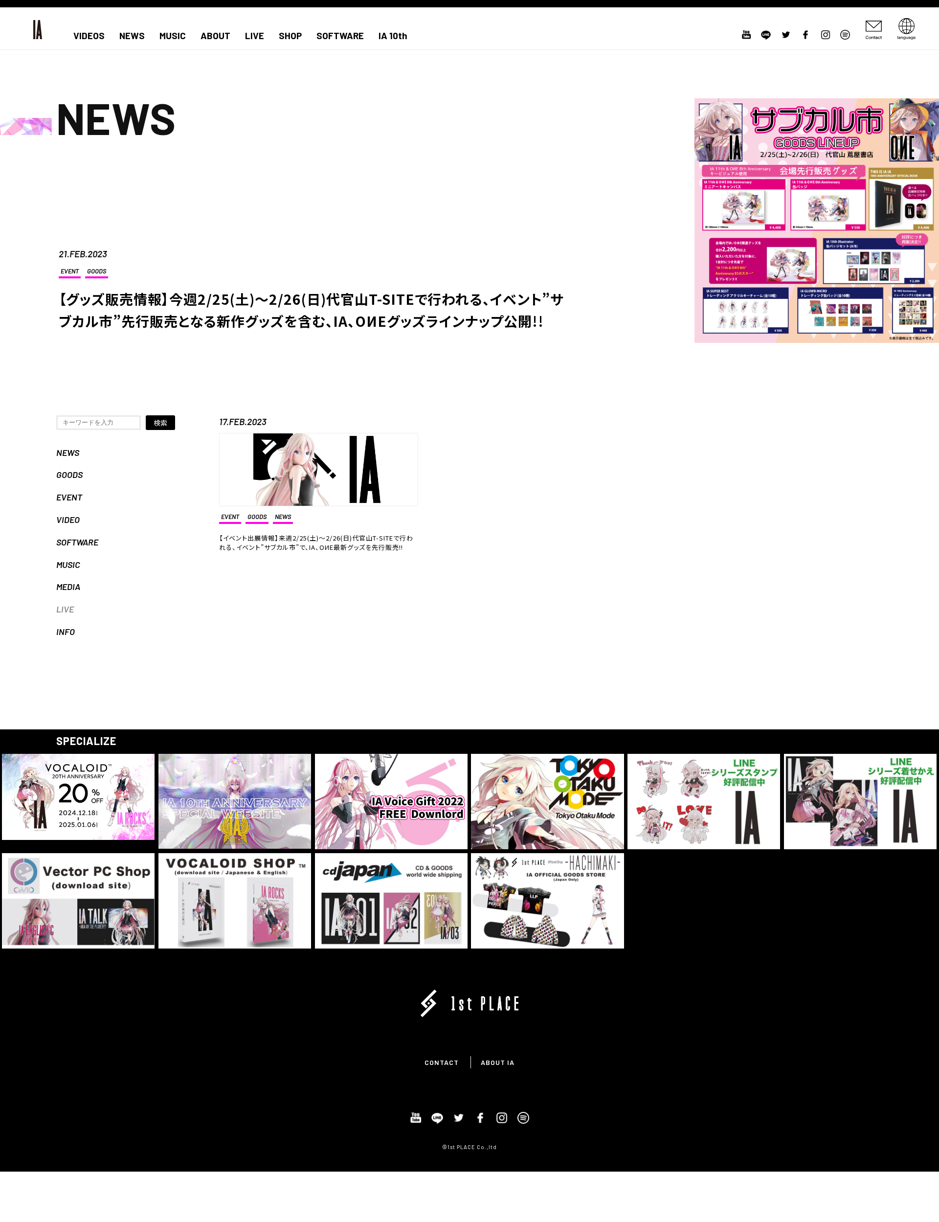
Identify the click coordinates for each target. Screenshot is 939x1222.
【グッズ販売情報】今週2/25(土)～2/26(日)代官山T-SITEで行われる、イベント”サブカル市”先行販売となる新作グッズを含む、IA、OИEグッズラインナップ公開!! (311, 310)
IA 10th (393, 36)
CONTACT (442, 1062)
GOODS (96, 271)
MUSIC (172, 36)
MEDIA (68, 586)
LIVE (254, 36)
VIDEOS (89, 36)
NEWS (132, 36)
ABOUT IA (497, 1062)
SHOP (290, 36)
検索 (160, 423)
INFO (65, 631)
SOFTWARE (340, 36)
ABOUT (215, 36)
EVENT (70, 271)
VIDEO (68, 519)
